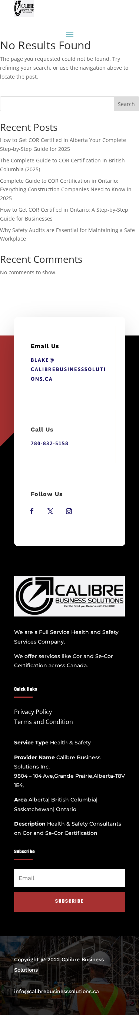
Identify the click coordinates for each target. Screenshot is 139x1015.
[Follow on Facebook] (32, 511)
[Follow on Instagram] (69, 511)
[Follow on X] (50, 511)
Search (126, 104)
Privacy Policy (33, 712)
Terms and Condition (43, 722)
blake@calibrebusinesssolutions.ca (68, 369)
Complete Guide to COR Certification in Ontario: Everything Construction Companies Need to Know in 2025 (66, 189)
